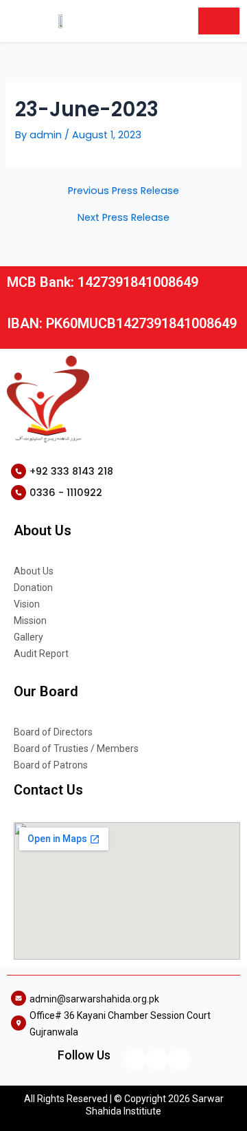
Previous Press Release (123, 191)
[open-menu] (219, 21)
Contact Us (48, 790)
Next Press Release (123, 218)
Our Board (46, 691)
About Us (42, 530)
